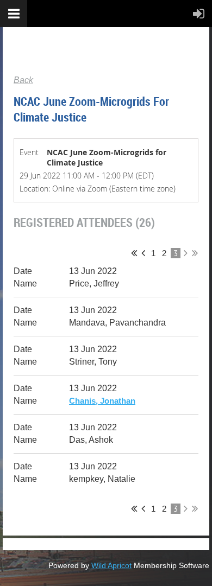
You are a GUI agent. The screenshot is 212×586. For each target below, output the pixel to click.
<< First (134, 252)
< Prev (143, 252)
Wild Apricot (111, 565)
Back (23, 80)
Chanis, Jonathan (102, 400)
